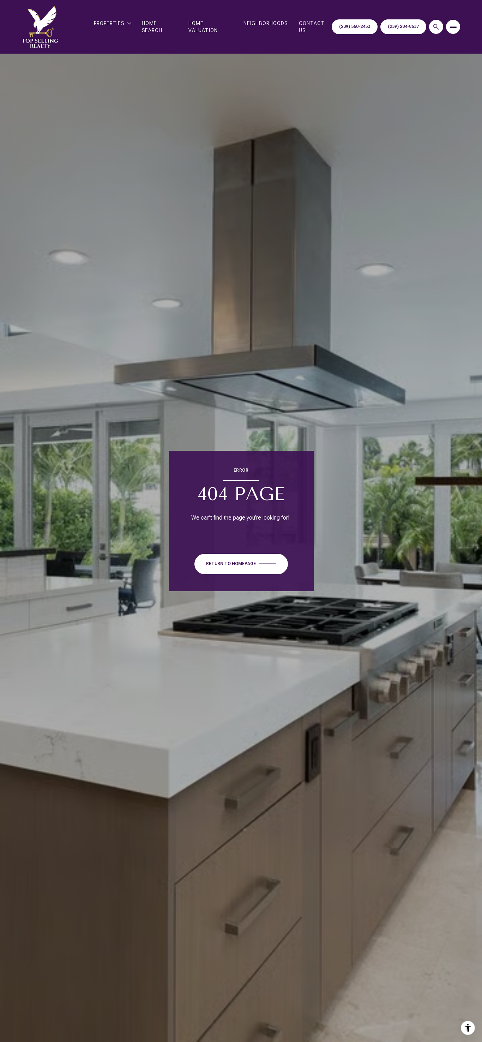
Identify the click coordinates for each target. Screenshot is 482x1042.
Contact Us (312, 26)
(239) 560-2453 (354, 26)
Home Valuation (203, 26)
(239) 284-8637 (403, 26)
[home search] (436, 27)
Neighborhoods (265, 23)
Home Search (152, 26)
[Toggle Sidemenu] (453, 27)
